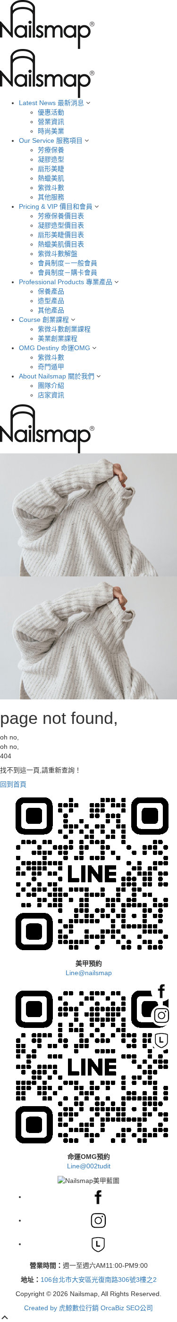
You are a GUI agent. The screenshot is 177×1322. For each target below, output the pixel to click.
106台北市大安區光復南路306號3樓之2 (99, 1279)
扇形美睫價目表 (61, 234)
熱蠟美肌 (51, 178)
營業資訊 (51, 121)
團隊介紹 (51, 385)
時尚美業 (51, 131)
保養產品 (51, 291)
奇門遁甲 (51, 366)
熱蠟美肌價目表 (61, 244)
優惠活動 (51, 112)
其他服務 (51, 197)
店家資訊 (51, 395)
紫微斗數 (51, 187)
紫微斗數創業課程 (64, 329)
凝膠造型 (51, 159)
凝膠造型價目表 (61, 225)
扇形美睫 (51, 168)
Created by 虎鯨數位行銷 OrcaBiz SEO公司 (88, 1308)
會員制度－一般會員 (67, 263)
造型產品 (51, 300)
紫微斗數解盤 (57, 253)
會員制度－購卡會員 (67, 272)
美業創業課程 (57, 338)
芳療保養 (51, 150)
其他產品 (51, 310)
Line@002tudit (88, 1166)
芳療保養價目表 (61, 216)
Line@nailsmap (89, 973)
